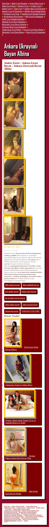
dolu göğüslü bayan (31, 285)
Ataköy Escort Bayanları (19, 3)
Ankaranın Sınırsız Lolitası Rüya (18, 385)
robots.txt (19, 520)
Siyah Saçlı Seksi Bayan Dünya (21, 348)
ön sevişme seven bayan (15, 298)
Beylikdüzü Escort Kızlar (11, 14)
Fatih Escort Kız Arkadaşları (34, 16)
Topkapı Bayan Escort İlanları (11, 29)
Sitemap (26, 520)
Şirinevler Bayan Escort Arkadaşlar (14, 27)
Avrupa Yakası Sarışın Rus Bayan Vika (20, 457)
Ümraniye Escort (23, 6)
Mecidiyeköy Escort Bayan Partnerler (14, 24)
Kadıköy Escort (7, 8)
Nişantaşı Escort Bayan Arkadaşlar (14, 21)
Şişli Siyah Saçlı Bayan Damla (21, 492)
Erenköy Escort (36, 6)
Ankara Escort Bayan (9, 6)
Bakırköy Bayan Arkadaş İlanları (35, 11)
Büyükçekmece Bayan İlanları (13, 16)
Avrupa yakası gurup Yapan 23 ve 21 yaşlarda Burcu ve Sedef (20, 421)
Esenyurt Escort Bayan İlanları (33, 29)
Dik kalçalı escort (12, 285)
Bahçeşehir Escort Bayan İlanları (13, 32)
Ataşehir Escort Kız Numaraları (12, 11)
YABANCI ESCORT (30, 311)
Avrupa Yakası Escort (36, 3)
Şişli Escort (18, 8)
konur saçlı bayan (29, 291)
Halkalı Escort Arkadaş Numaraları (13, 19)
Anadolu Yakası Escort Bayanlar (35, 8)
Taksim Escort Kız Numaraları (35, 32)
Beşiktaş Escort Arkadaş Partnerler (34, 14)
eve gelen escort (11, 291)
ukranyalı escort (11, 311)
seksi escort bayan (30, 305)
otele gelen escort (12, 305)
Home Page (5, 3)
